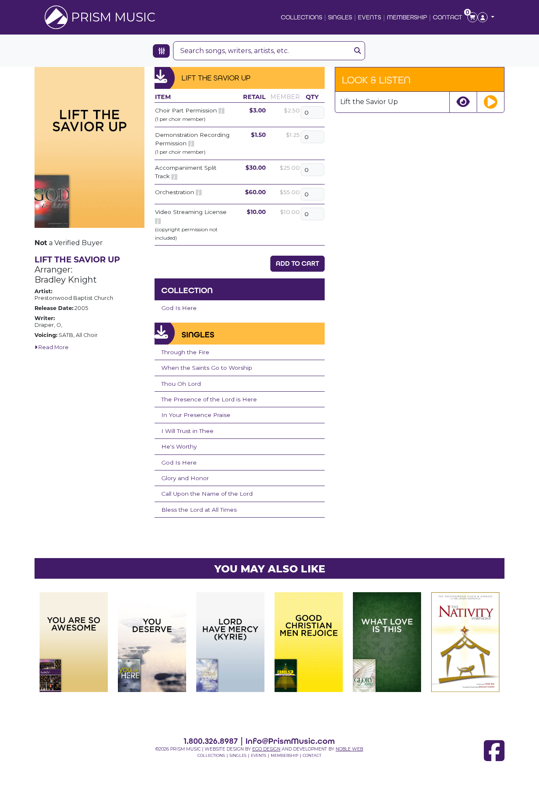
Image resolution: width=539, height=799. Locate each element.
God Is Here (179, 308)
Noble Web (349, 749)
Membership (407, 17)
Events (369, 17)
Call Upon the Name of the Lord (207, 493)
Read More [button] (53, 347)
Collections (301, 17)
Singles (340, 17)
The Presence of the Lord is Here (209, 399)
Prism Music (113, 17)
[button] (486, 17)
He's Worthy (179, 446)
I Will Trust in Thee (187, 431)
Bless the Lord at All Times (199, 509)
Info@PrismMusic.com (290, 741)
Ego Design (266, 749)
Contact (447, 17)
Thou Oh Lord (181, 383)
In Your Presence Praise (195, 415)
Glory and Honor (185, 478)
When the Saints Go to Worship (206, 367)
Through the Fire (185, 352)
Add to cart (297, 263)
